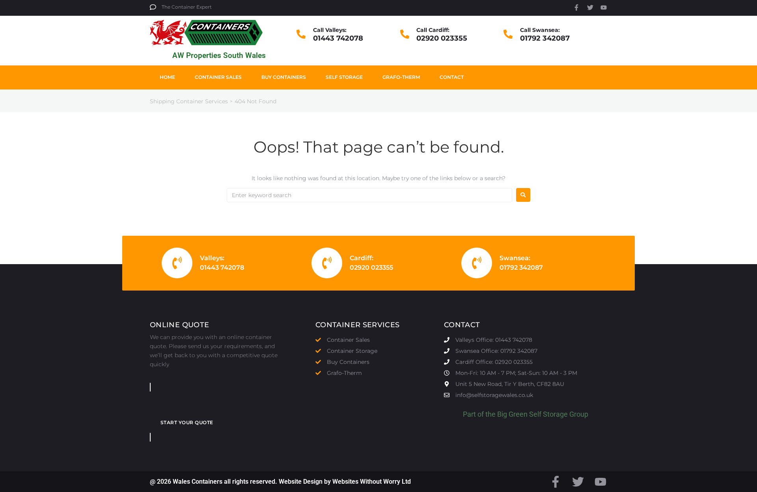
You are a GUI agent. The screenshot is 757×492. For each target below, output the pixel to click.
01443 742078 (338, 38)
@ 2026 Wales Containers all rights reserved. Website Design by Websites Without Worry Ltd (280, 481)
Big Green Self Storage (532, 414)
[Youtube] (603, 7)
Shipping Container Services (189, 101)
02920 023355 (441, 38)
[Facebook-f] (576, 7)
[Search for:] (369, 195)
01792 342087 (545, 38)
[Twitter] (590, 7)
